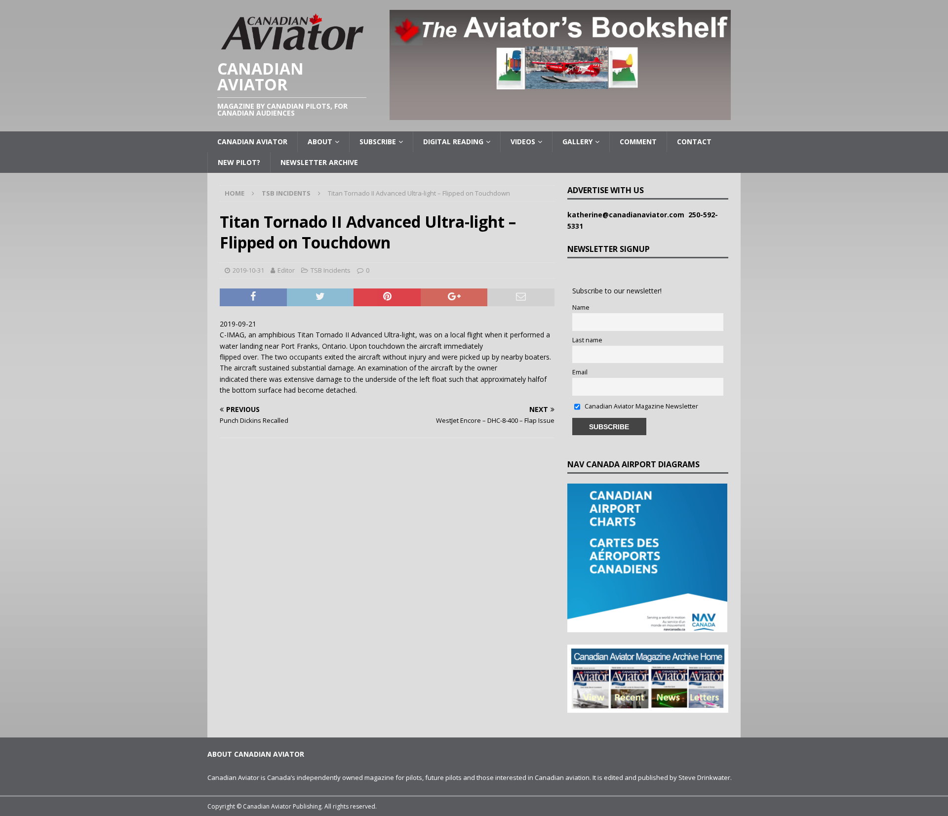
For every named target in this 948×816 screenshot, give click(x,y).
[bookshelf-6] (560, 114)
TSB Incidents (331, 270)
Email (580, 372)
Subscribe (377, 141)
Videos (523, 141)
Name (581, 307)
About (320, 141)
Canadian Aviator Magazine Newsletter (640, 406)
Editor (286, 270)
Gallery (577, 141)
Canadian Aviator (252, 141)
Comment (638, 141)
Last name (587, 340)
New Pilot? (239, 162)
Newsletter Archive (319, 162)
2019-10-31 (248, 270)
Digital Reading (453, 141)
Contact (694, 141)
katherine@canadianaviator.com (627, 214)
